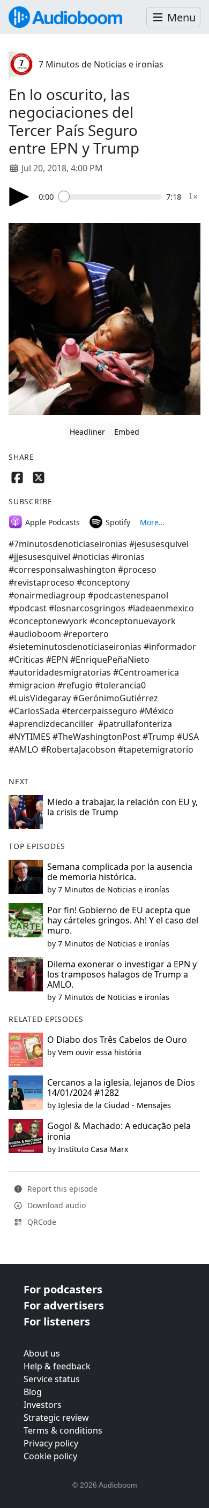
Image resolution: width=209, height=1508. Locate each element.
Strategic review (56, 1417)
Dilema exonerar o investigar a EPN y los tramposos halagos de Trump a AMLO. (122, 974)
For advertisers (64, 1305)
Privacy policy (51, 1443)
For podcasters (63, 1289)
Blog (33, 1392)
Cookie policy (50, 1456)
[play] (19, 196)
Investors (43, 1405)
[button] (173, 17)
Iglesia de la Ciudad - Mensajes (114, 1105)
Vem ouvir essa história (99, 1052)
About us (42, 1353)
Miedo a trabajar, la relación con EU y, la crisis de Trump (122, 807)
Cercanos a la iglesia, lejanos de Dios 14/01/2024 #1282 (121, 1087)
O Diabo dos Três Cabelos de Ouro (117, 1039)
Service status (52, 1379)
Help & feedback (57, 1366)
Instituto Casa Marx (93, 1149)
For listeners (57, 1321)
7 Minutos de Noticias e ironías (101, 64)
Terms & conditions (63, 1430)
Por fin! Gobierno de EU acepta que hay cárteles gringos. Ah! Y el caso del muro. (122, 920)
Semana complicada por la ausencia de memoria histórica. (119, 872)
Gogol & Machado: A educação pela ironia (119, 1131)
